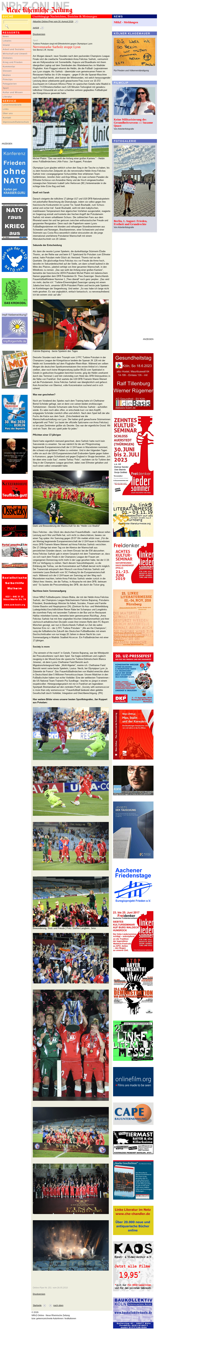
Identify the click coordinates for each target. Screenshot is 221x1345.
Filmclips (8, 79)
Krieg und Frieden (13, 62)
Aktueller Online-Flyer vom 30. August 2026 (53, 21)
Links (6, 109)
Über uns (8, 113)
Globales (8, 58)
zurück (36, 28)
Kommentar (9, 67)
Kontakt (7, 118)
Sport (6, 88)
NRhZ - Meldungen (126, 22)
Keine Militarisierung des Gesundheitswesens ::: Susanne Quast (133, 122)
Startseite (37, 1305)
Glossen (7, 71)
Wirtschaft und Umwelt (15, 54)
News (6, 36)
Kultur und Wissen (13, 92)
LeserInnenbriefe (12, 105)
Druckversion (39, 34)
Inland (6, 45)
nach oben (58, 1305)
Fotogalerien (10, 84)
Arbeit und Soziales (13, 49)
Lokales (7, 41)
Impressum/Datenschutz (16, 122)
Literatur (7, 97)
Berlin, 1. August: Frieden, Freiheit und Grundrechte (130, 222)
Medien (7, 75)
